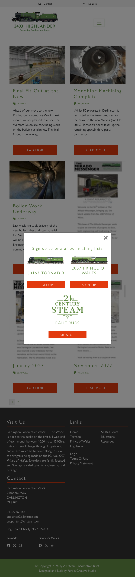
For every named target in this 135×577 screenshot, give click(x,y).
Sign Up (46, 285)
